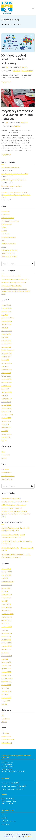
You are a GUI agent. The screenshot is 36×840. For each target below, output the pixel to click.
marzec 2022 (6, 402)
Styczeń (4, 458)
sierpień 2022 (6, 386)
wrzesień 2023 (6, 353)
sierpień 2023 (6, 357)
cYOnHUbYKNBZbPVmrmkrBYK (13, 554)
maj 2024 (4, 328)
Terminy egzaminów (8, 243)
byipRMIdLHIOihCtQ (8, 541)
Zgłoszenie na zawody (9, 250)
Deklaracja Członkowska (10, 221)
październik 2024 (7, 318)
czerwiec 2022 (6, 392)
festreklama (28, 836)
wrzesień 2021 (6, 418)
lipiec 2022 (5, 389)
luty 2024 (4, 337)
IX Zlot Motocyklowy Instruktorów (13, 180)
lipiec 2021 (5, 424)
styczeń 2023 (6, 376)
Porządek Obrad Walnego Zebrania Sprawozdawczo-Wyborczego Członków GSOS (15, 194)
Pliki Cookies (5, 234)
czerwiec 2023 (6, 363)
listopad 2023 (6, 347)
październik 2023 (7, 350)
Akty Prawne (5, 214)
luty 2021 (4, 440)
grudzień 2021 (6, 408)
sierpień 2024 (6, 324)
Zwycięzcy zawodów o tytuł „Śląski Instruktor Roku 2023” (17, 114)
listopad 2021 (6, 411)
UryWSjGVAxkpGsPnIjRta (10, 548)
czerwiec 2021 (6, 428)
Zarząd (3, 247)
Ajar (7, 67)
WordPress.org (6, 479)
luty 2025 (4, 315)
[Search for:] (18, 263)
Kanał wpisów (6, 472)
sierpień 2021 (6, 421)
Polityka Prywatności (8, 237)
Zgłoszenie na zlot (7, 253)
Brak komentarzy (27, 71)
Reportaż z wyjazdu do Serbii (11, 186)
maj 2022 (4, 395)
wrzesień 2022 (6, 382)
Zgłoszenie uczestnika (9, 256)
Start (3, 240)
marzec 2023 (6, 373)
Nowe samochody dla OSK (10, 167)
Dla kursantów (6, 224)
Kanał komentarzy (7, 476)
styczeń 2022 (6, 405)
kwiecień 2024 (6, 331)
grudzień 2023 (6, 344)
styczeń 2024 (6, 340)
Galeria (3, 227)
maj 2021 (4, 431)
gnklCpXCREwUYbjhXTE (10, 535)
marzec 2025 (6, 311)
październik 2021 (7, 415)
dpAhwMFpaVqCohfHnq (10, 528)
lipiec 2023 (5, 360)
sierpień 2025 (6, 305)
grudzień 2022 (6, 379)
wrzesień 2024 (6, 321)
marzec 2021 (6, 437)
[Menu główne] (33, 7)
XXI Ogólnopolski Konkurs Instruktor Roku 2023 (14, 59)
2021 (3, 452)
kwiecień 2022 (6, 398)
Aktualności (16, 71)
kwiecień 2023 (6, 369)
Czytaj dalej (5, 82)
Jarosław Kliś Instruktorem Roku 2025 (14, 174)
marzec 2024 (6, 334)
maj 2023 (4, 366)
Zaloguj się (5, 469)
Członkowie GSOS (7, 218)
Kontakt (4, 231)
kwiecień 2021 (6, 434)
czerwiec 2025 (6, 308)
